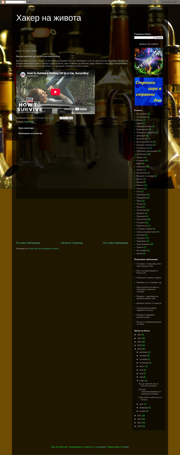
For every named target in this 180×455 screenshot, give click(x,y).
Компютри (141, 167)
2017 (139, 416)
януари (143, 411)
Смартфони (141, 241)
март (142, 404)
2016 (139, 419)
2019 (139, 345)
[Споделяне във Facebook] (69, 118)
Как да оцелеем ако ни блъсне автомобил (148, 385)
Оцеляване (28, 122)
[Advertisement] (72, 38)
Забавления (142, 154)
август (143, 366)
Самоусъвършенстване (146, 232)
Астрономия (142, 117)
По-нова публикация (28, 242)
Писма (139, 207)
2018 (139, 349)
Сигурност (141, 238)
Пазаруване (142, 198)
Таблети (140, 247)
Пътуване (141, 223)
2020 (139, 342)
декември (144, 352)
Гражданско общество (146, 132)
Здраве (140, 157)
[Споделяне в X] (66, 118)
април (142, 381)
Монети (140, 179)
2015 (139, 423)
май (141, 377)
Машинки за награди (145, 176)
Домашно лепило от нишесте (149, 303)
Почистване (142, 210)
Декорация (141, 136)
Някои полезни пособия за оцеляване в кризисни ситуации (148, 289)
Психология (142, 219)
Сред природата (143, 244)
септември (144, 363)
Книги (139, 164)
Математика (142, 173)
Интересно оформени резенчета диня (146, 316)
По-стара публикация (115, 242)
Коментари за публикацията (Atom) (44, 249)
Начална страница (72, 242)
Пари (139, 201)
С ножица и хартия (144, 229)
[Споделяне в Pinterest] (71, 118)
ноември (143, 356)
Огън (139, 191)
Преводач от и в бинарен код (149, 282)
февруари (144, 408)
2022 (139, 335)
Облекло (140, 188)
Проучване (141, 216)
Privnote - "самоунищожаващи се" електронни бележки (150, 391)
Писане (140, 204)
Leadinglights (101, 447)
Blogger (126, 447)
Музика (140, 182)
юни (141, 373)
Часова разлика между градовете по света (146, 309)
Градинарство (142, 129)
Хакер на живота (48, 17)
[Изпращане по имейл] (60, 118)
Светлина (141, 235)
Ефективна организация (147, 151)
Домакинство (142, 139)
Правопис (141, 213)
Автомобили (142, 114)
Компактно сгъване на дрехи (149, 278)
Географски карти (144, 126)
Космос (140, 170)
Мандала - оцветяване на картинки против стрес (147, 297)
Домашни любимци (145, 145)
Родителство (142, 226)
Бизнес (140, 120)
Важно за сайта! (148, 44)
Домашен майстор (144, 142)
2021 (139, 338)
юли (142, 370)
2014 (139, 426)
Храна (139, 253)
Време (139, 123)
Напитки (140, 185)
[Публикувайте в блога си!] (63, 118)
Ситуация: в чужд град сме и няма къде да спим (149, 265)
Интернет (140, 160)
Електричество (143, 148)
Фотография (142, 250)
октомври (144, 359)
